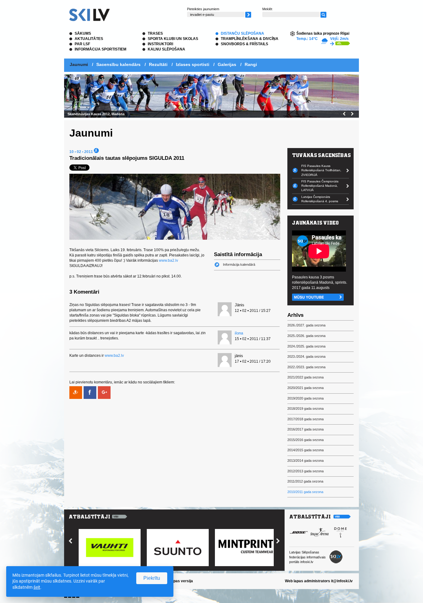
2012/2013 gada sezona (305, 471)
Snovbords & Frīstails (244, 44)
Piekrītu (151, 578)
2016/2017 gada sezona (305, 429)
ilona (239, 333)
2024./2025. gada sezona (306, 346)
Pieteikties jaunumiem (203, 9)
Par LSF (82, 44)
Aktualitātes (89, 39)
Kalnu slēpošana (166, 49)
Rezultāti (158, 64)
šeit (36, 587)
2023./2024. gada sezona (306, 356)
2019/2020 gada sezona (305, 398)
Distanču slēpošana (242, 33)
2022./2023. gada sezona (306, 367)
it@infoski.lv (342, 581)
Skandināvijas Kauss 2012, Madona (96, 114)
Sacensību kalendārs (118, 64)
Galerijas (227, 64)
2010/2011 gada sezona (305, 492)
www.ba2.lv (168, 260)
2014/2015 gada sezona (305, 450)
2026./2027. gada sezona (306, 325)
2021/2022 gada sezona (305, 377)
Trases (155, 33)
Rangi (251, 64)
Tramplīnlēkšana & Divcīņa (249, 39)
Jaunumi (79, 64)
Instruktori (160, 44)
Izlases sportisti (192, 64)
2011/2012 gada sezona (305, 481)
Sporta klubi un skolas (173, 39)
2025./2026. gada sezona (306, 336)
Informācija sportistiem (100, 49)
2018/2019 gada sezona (305, 408)
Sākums (83, 33)
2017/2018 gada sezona (305, 419)
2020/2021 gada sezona (305, 388)
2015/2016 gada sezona (305, 440)
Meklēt (267, 9)
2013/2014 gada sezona (305, 460)
